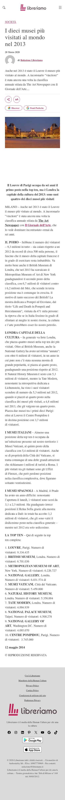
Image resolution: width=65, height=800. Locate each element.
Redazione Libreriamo (31, 60)
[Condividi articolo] (8, 99)
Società (10, 22)
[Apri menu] (60, 7)
